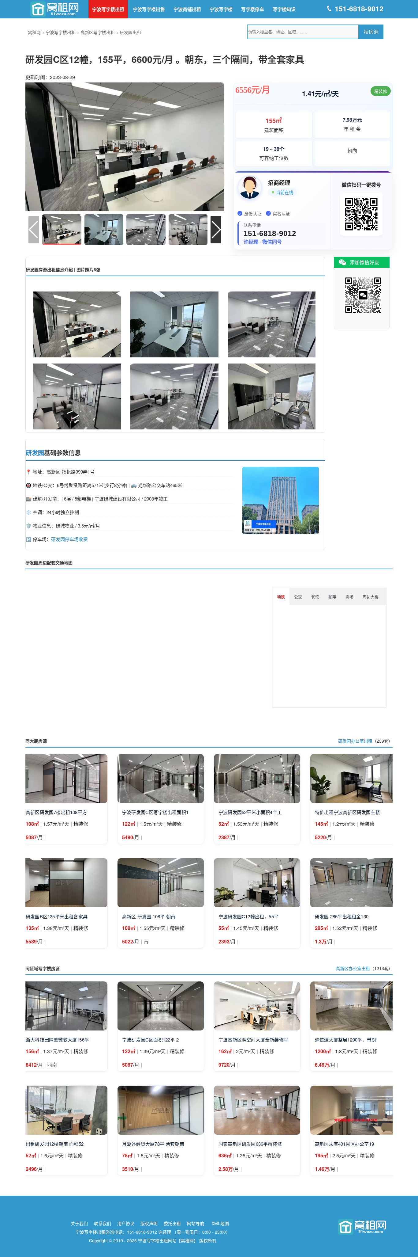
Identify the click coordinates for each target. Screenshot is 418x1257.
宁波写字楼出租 (108, 9)
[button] (216, 229)
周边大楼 (371, 597)
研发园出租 (130, 32)
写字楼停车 (252, 9)
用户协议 (125, 1223)
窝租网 (34, 32)
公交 (298, 597)
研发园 (35, 452)
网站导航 (195, 1223)
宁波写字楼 (221, 9)
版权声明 (149, 1223)
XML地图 (220, 1223)
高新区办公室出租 (353, 968)
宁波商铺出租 (187, 9)
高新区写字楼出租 (97, 32)
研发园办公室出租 (355, 741)
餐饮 (315, 597)
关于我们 (79, 1223)
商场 (349, 597)
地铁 (281, 597)
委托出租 (172, 1223)
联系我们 (102, 1223)
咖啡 (332, 597)
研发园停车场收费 (69, 539)
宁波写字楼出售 (149, 9)
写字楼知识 (284, 9)
